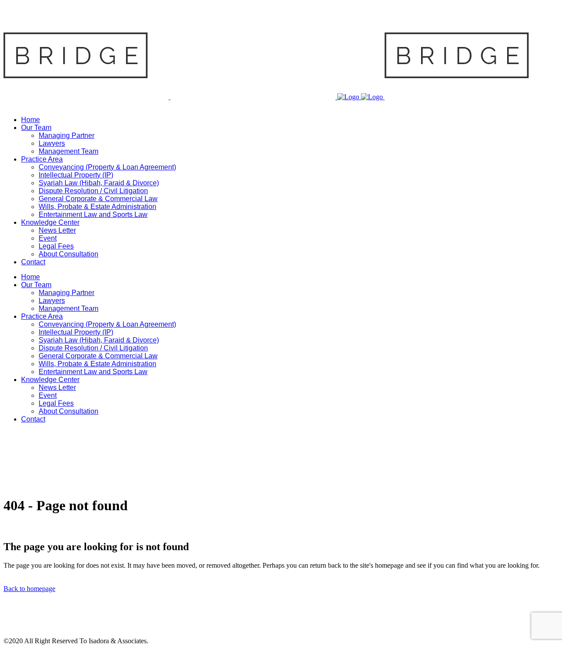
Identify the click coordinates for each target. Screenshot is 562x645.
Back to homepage (29, 588)
